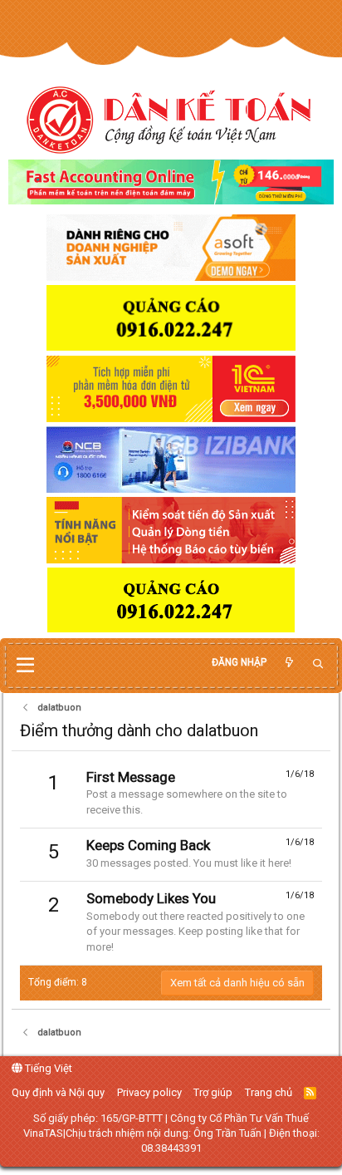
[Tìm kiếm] (318, 664)
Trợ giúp (212, 1092)
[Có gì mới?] (289, 662)
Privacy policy (149, 1092)
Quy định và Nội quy (58, 1092)
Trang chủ (268, 1092)
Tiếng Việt (47, 1068)
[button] (25, 665)
